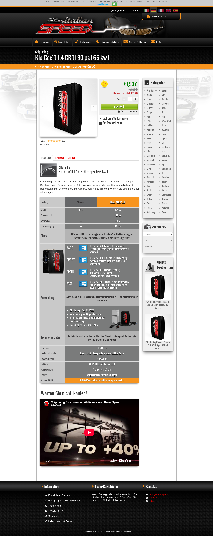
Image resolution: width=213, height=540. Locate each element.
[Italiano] (146, 10)
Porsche (165, 177)
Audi (163, 94)
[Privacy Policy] (54, 511)
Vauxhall (165, 207)
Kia (41, 66)
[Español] (176, 10)
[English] (168, 10)
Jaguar (164, 138)
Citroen (149, 107)
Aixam (164, 90)
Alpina (149, 94)
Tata (148, 203)
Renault (150, 181)
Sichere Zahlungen (137, 42)
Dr (162, 112)
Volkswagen (151, 212)
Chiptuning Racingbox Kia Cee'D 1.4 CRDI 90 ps (56, 471)
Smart (149, 194)
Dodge (149, 112)
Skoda (164, 190)
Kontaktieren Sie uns (59, 495)
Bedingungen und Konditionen (64, 500)
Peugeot (150, 177)
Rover (164, 181)
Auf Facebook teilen (112, 123)
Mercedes (150, 164)
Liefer (159, 42)
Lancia (149, 147)
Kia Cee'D (49, 66)
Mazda (164, 160)
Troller (149, 207)
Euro (134, 10)
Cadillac (165, 99)
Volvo (163, 212)
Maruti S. (165, 155)
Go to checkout (129, 111)
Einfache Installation (109, 42)
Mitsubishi (166, 168)
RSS (151, 501)
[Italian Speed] (66, 25)
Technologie (85, 42)
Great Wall (166, 120)
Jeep (148, 142)
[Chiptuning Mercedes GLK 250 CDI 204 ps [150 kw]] (157, 287)
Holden (149, 125)
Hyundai (165, 129)
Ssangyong (166, 194)
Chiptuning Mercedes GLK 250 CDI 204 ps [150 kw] (158, 303)
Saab (148, 186)
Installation (59, 157)
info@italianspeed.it (160, 494)
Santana (165, 186)
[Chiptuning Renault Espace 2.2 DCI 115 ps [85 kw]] (157, 327)
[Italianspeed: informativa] (102, 4)
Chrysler (165, 103)
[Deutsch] (153, 10)
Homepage (44, 42)
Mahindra (150, 155)
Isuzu (163, 134)
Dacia (163, 107)
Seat (148, 190)
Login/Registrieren (117, 10)
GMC (148, 120)
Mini (148, 168)
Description (46, 157)
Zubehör (71, 157)
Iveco (148, 138)
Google (153, 497)
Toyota (164, 203)
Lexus (164, 151)
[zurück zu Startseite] (35, 66)
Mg (162, 164)
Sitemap (52, 516)
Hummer (150, 129)
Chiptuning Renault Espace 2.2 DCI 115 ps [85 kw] (158, 344)
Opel (163, 173)
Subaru (149, 199)
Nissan (149, 173)
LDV (148, 151)
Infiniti (149, 134)
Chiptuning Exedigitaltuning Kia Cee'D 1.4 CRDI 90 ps (91, 471)
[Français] (161, 10)
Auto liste (64, 42)
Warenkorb (158, 16)
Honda (164, 125)
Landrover (165, 147)
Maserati (150, 160)
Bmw (148, 99)
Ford (163, 116)
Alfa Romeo (151, 90)
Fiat (148, 116)
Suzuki (164, 199)
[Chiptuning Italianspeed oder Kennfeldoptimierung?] (59, 521)
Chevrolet (150, 103)
